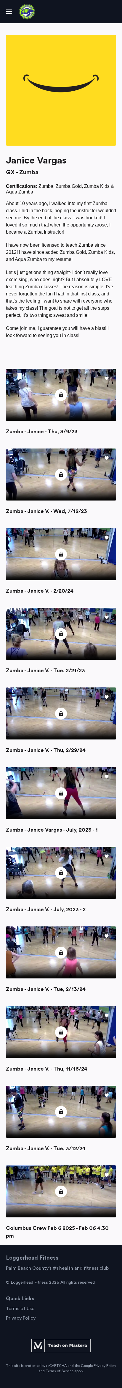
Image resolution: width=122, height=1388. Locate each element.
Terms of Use (20, 1308)
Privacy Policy (21, 1318)
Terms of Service (59, 1371)
